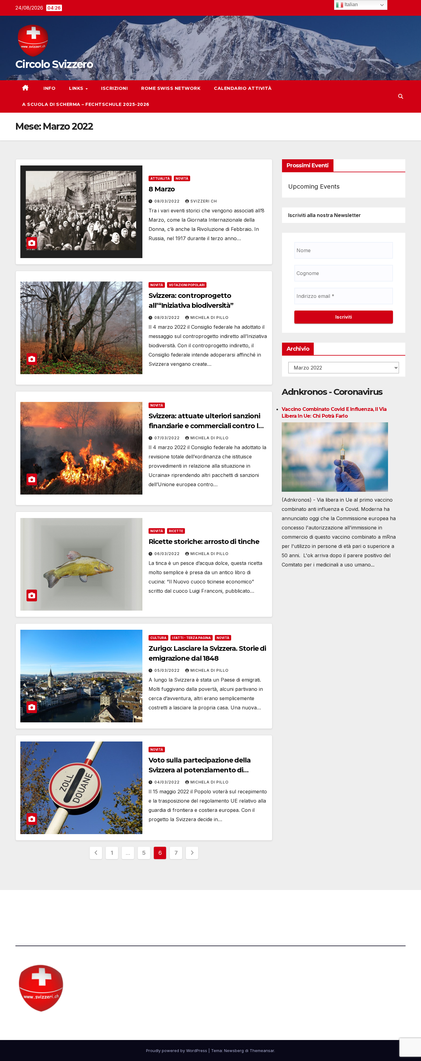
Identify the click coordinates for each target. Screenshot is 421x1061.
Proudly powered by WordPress (177, 1050)
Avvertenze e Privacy (240, 907)
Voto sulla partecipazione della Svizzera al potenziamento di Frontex (200, 770)
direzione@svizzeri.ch (149, 907)
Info (49, 88)
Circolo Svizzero (54, 64)
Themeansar (262, 1050)
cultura (158, 638)
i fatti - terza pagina (191, 638)
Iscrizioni (114, 88)
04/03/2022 (167, 782)
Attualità (160, 178)
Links (77, 88)
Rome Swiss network (170, 88)
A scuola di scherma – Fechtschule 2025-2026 (85, 104)
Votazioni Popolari (187, 285)
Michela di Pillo (209, 317)
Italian (350, 4)
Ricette (176, 531)
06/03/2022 (167, 553)
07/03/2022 (167, 438)
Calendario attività (243, 88)
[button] (400, 96)
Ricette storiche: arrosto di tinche (204, 541)
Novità (182, 178)
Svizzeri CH (203, 201)
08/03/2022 (167, 201)
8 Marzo (162, 189)
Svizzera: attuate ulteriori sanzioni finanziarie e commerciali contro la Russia (205, 426)
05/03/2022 (167, 670)
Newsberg (234, 1050)
